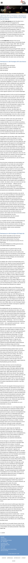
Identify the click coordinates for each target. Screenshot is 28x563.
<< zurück (2, 532)
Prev (2, 10)
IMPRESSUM (10, 558)
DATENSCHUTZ (17, 558)
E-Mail (3, 547)
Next (26, 10)
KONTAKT (4, 558)
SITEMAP (24, 558)
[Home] (23, 4)
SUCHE (13, 561)
